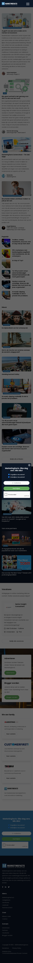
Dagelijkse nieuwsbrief (17, 474)
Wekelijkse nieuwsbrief (17, 477)
